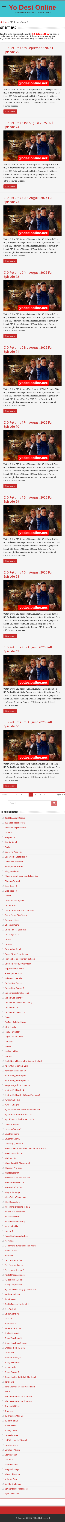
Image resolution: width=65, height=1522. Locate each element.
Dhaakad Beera (12, 925)
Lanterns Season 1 (13, 1129)
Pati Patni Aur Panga (14, 1265)
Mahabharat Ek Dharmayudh (17, 1163)
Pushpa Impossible (13, 1284)
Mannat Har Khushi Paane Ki (17, 1178)
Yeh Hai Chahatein (13, 1484)
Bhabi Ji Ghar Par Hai (14, 866)
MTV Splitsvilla (11, 1226)
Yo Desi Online (32, 7)
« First (4, 795)
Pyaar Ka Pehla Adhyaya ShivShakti (20, 1289)
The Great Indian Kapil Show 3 (18, 1396)
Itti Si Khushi (10, 1027)
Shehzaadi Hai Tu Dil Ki (15, 1348)
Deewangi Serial (12, 920)
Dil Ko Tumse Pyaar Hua (15, 930)
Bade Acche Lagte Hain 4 (16, 857)
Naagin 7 (9, 1231)
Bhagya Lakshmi (12, 871)
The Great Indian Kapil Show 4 (18, 1401)
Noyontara (10, 1241)
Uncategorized (11, 1445)
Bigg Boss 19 (11, 891)
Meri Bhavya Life (12, 1202)
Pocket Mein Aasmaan (15, 1275)
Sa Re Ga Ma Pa (12, 1314)
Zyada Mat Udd (12, 1494)
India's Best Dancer (13, 983)
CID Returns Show (40, 34)
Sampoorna (10, 1323)
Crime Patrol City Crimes (16, 915)
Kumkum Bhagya (12, 1100)
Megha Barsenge (12, 1192)
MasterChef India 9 (13, 1187)
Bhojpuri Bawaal (12, 881)
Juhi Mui (8, 1056)
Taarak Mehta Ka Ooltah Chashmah (20, 1377)
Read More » (10, 111)
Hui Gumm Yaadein (13, 978)
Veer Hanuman (11, 1464)
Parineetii (9, 1255)
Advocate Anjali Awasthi (15, 827)
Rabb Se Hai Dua (12, 1294)
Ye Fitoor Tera (11, 1479)
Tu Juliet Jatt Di (11, 1421)
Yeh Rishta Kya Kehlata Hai (16, 1489)
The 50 (8, 1391)
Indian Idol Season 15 (15, 1012)
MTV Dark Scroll (12, 1216)
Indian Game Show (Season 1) (18, 1002)
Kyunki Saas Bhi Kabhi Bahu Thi (18, 1114)
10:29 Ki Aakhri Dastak (15, 818)
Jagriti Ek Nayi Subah (14, 1037)
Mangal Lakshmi (12, 1173)
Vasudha (9, 1459)
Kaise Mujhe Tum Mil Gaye (16, 1066)
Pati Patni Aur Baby (13, 1260)
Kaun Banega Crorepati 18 (17, 1080)
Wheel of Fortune (12, 1474)
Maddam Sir (10, 1158)
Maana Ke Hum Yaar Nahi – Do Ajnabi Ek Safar (25, 1148)
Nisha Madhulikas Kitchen (16, 1236)
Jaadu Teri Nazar (12, 1032)
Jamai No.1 (10, 1041)
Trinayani (9, 1411)
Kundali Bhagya (12, 1105)
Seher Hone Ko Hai (13, 1328)
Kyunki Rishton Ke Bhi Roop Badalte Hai (22, 1109)
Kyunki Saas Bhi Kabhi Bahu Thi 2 (19, 1119)
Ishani (7, 1017)
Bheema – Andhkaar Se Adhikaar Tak (21, 876)
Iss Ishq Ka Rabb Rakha (15, 1022)
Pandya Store (11, 1250)
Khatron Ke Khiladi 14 (14, 1090)
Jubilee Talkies (11, 1051)
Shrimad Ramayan (13, 1357)
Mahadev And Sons (13, 1168)
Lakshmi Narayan (12, 1124)
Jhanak (8, 1046)
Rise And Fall (10, 1309)
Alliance (8, 832)
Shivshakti (9, 1353)
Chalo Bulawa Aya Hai (14, 900)
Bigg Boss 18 (11, 886)
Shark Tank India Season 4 (17, 1343)
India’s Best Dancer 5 (14, 988)
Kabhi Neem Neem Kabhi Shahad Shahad (23, 1061)
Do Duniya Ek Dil (12, 934)
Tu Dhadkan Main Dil (14, 1416)
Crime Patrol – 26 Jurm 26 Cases (19, 910)
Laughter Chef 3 (12, 1134)
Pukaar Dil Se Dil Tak (14, 1280)
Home (5, 22)
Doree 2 (8, 944)
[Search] (54, 803)
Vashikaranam (11, 1455)
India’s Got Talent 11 (14, 998)
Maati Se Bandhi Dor (14, 1153)
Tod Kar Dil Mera (12, 1406)
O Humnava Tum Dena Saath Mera (20, 1246)
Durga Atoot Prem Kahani (16, 954)
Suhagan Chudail (12, 1362)
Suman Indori (11, 1367)
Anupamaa (10, 837)
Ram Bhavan (10, 1299)
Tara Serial (10, 1382)
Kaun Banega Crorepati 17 (17, 1075)
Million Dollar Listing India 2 (17, 1207)
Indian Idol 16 (11, 1007)
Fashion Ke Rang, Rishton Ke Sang (20, 959)
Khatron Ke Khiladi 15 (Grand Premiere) (22, 1095)
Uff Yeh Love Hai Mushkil (16, 1440)
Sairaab (8, 1318)
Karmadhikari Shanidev (15, 1071)
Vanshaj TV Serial (12, 1450)
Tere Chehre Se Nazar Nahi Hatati (20, 1387)
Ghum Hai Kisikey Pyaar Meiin (18, 964)
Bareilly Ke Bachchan (14, 862)
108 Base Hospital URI (15, 823)
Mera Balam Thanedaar (15, 1197)
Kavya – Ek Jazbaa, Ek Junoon (17, 1085)
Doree (8, 939)
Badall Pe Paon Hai (13, 852)
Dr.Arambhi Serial (13, 949)
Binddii (8, 896)
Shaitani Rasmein (12, 1333)
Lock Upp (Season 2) (14, 1143)
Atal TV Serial (11, 842)
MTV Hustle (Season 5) (15, 1221)
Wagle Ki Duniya (12, 1469)
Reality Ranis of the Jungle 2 (17, 1304)
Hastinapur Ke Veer (13, 973)
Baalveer (9, 847)
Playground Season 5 (14, 1270)
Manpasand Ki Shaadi (14, 1182)
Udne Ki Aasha (11, 1435)
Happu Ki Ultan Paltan (14, 968)
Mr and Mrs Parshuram (15, 1212)
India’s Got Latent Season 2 (17, 993)
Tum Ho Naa (10, 1425)
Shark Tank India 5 (13, 1338)
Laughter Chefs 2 (12, 1139)
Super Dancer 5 (12, 1372)
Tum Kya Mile (11, 1430)
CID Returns (10, 905)
